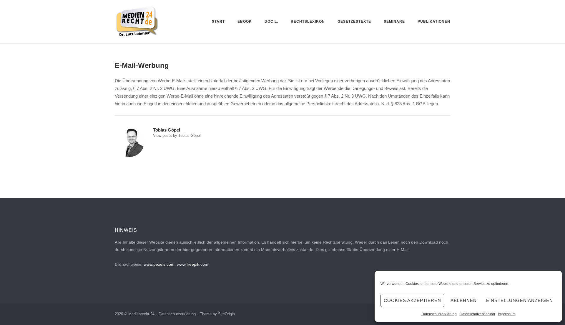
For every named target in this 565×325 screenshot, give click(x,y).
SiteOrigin (226, 314)
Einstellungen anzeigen (519, 300)
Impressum (507, 314)
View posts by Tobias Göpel (177, 135)
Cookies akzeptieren (412, 300)
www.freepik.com (192, 264)
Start (218, 21)
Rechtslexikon (308, 21)
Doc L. (271, 21)
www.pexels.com (159, 264)
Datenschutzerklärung (439, 314)
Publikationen (434, 21)
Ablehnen (464, 300)
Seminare (394, 21)
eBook (244, 21)
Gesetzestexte (354, 21)
